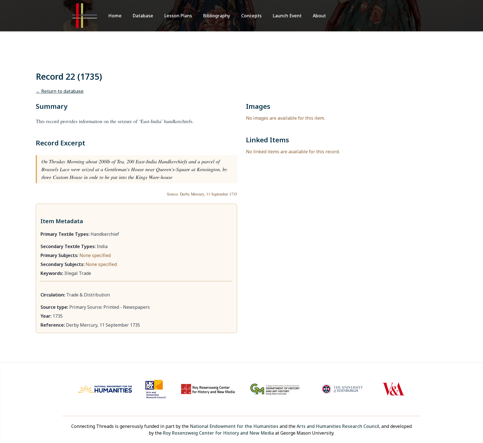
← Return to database (60, 91)
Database (143, 16)
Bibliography (216, 16)
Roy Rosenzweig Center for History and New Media (218, 433)
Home (115, 16)
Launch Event (287, 16)
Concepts (251, 16)
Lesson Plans (178, 16)
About (319, 16)
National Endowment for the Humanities (234, 426)
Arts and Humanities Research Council (338, 426)
